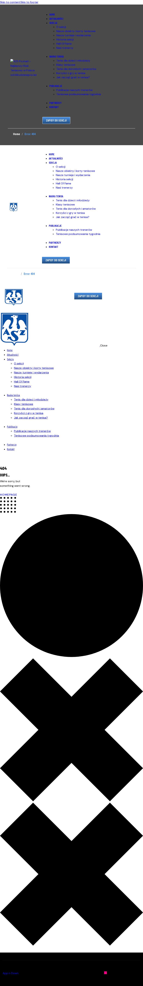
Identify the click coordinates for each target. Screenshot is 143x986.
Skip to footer (29, 2)
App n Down (10, 973)
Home (16, 134)
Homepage (8, 494)
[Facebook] (139, 972)
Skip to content (10, 2)
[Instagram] (105, 972)
